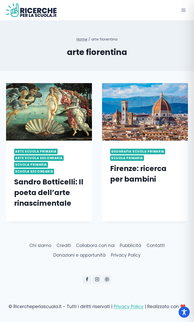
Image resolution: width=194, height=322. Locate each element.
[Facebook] (87, 279)
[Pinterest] (107, 279)
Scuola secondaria (34, 171)
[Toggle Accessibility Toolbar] (184, 312)
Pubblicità (130, 245)
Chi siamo (40, 245)
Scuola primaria (31, 165)
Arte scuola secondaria (39, 158)
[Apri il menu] (183, 10)
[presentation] (49, 112)
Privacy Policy (126, 255)
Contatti (156, 245)
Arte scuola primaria (36, 151)
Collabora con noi (95, 245)
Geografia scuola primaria (137, 151)
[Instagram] (97, 279)
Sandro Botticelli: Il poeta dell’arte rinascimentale (48, 192)
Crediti (64, 245)
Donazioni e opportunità (79, 255)
